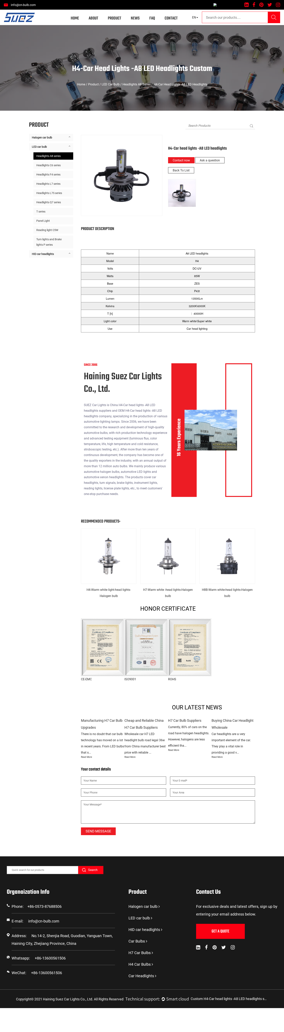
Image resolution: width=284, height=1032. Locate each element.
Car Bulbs (136, 941)
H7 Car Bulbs (139, 952)
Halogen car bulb (42, 137)
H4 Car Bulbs (139, 964)
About (93, 18)
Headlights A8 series (136, 84)
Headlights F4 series (48, 174)
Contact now (181, 160)
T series (40, 211)
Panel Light (43, 220)
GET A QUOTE (220, 931)
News (135, 18)
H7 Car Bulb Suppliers (184, 720)
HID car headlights (43, 253)
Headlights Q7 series (48, 202)
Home (75, 18)
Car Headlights (141, 976)
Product (114, 18)
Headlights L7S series (49, 193)
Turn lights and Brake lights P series (49, 242)
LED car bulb (111, 84)
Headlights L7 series (48, 183)
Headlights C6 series (48, 165)
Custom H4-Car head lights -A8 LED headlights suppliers (229, 999)
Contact (171, 18)
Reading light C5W (47, 230)
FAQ (152, 18)
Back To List (181, 170)
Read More (86, 757)
